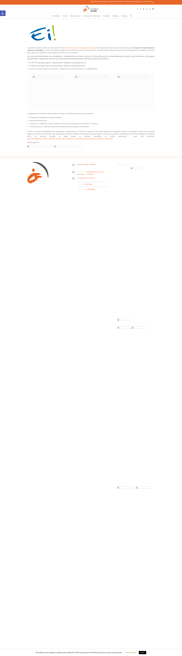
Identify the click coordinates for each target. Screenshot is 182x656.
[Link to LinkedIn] (143, 9)
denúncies (90, 174)
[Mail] (153, 2)
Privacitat (92, 164)
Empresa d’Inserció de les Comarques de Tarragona (78, 48)
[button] (2, 13)
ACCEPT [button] (142, 652)
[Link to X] (140, 9)
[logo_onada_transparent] (91, 9)
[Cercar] (130, 15)
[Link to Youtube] (153, 9)
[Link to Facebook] (137, 9)
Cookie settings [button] (130, 652)
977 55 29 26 (147, 1)
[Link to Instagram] (146, 9)
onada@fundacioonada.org (86, 178)
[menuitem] (56, 15)
